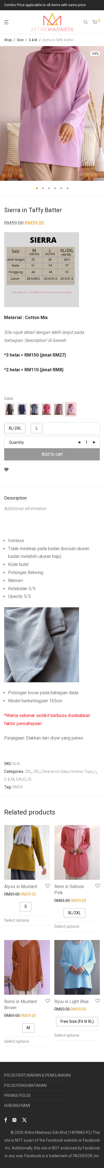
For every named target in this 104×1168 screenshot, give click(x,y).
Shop (8, 40)
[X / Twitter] (24, 1119)
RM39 (17, 787)
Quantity (16, 442)
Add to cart (52, 454)
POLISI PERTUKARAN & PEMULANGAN (37, 1075)
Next (99, 113)
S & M (33, 40)
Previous (5, 113)
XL (30, 779)
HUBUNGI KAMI (17, 1105)
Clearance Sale (55, 771)
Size (20, 40)
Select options (16, 920)
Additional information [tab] (25, 508)
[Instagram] (14, 1119)
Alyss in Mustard (20, 886)
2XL (28, 771)
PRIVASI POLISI (17, 1095)
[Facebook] (5, 1119)
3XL (36, 771)
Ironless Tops (81, 771)
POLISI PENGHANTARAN (25, 1085)
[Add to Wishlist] (6, 469)
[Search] (85, 22)
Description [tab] (15, 498)
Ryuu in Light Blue (71, 1001)
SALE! (21, 779)
